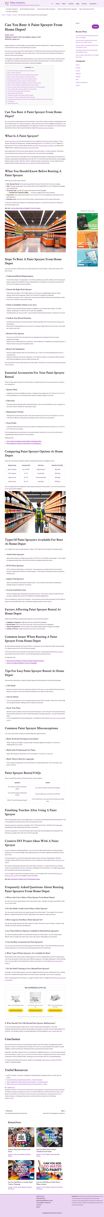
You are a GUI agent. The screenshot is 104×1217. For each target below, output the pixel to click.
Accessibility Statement (43, 1202)
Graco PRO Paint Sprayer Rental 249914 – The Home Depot (24, 1080)
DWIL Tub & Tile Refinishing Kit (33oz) (55, 1006)
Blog (77, 3)
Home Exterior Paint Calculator (46, 9)
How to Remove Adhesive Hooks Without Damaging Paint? (24, 441)
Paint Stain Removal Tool (86, 9)
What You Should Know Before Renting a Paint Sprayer (22, 74)
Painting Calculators (82, 82)
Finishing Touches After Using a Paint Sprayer (19, 95)
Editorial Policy (40, 1198)
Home (57, 3)
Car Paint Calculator (12, 11)
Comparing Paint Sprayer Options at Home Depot (21, 81)
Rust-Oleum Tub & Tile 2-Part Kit (35, 1006)
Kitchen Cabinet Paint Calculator (67, 9)
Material (78, 73)
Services (71, 3)
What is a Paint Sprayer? (13, 72)
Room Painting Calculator (27, 9)
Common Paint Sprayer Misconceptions (18, 91)
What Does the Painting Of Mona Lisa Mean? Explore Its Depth (25, 661)
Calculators (92, 3)
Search (77, 23)
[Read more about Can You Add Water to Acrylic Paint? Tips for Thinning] (21, 1170)
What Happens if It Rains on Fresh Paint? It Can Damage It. (23, 443)
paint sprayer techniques (46, 128)
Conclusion (10, 101)
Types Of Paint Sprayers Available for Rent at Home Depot (23, 83)
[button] (52, 4)
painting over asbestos (29, 163)
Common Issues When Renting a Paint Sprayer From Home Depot (25, 87)
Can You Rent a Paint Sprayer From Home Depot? (20, 70)
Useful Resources (12, 103)
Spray (12, 35)
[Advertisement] (87, 149)
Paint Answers (17, 2)
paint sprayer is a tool (12, 141)
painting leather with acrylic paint (29, 147)
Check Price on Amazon (16, 1010)
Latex (18, 1154)
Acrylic (19, 1187)
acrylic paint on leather (47, 145)
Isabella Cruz (16, 39)
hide (32, 67)
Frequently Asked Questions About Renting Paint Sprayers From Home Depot (29, 99)
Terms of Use (40, 1196)
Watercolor (54, 1187)
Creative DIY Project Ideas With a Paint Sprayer (20, 97)
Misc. (77, 79)
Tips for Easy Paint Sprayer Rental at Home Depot (21, 89)
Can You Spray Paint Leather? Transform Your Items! (46, 1150)
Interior (78, 71)
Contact (84, 3)
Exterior (78, 68)
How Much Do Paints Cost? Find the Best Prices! (25, 879)
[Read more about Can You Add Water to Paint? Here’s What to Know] (49, 1170)
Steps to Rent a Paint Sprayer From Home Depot (20, 76)
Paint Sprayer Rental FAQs (14, 93)
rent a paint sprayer (16, 51)
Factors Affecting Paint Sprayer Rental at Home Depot (22, 85)
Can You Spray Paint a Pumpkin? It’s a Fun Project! (26, 208)
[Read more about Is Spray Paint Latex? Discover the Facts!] (21, 1137)
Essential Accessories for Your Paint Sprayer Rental (21, 79)
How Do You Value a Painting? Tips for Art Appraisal (21, 663)
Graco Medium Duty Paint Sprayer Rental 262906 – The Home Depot (27, 1082)
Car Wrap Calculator (12, 9)
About (64, 3)
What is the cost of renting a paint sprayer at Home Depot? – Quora (26, 1084)
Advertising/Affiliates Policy (44, 1200)
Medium (7, 35)
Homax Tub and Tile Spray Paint (15, 1005)
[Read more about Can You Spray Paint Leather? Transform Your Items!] (49, 1137)
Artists (78, 65)
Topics (78, 85)
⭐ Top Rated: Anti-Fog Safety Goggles (19, 192)
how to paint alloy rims (55, 1031)
